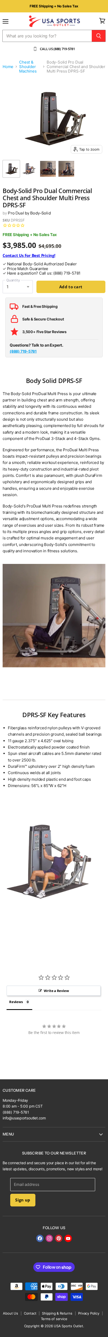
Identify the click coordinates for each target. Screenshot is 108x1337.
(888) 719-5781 (23, 351)
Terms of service (54, 1319)
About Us (10, 1313)
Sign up (22, 1199)
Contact (30, 1313)
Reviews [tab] (16, 1001)
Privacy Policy (88, 1313)
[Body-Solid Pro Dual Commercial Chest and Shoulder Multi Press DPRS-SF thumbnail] (11, 168)
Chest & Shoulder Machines (27, 67)
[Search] (99, 36)
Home (8, 66)
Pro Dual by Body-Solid (29, 212)
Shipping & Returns (57, 1313)
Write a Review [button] (56, 990)
